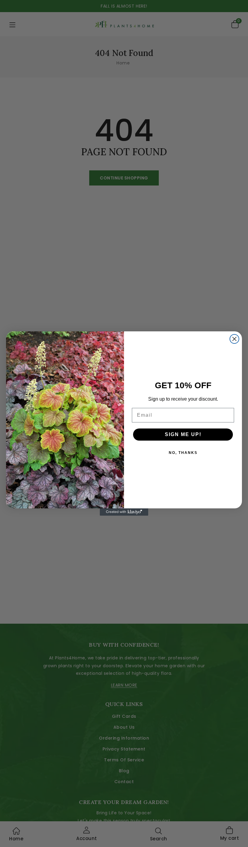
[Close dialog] (234, 338)
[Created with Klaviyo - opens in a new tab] (124, 512)
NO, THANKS (183, 453)
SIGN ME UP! (183, 434)
